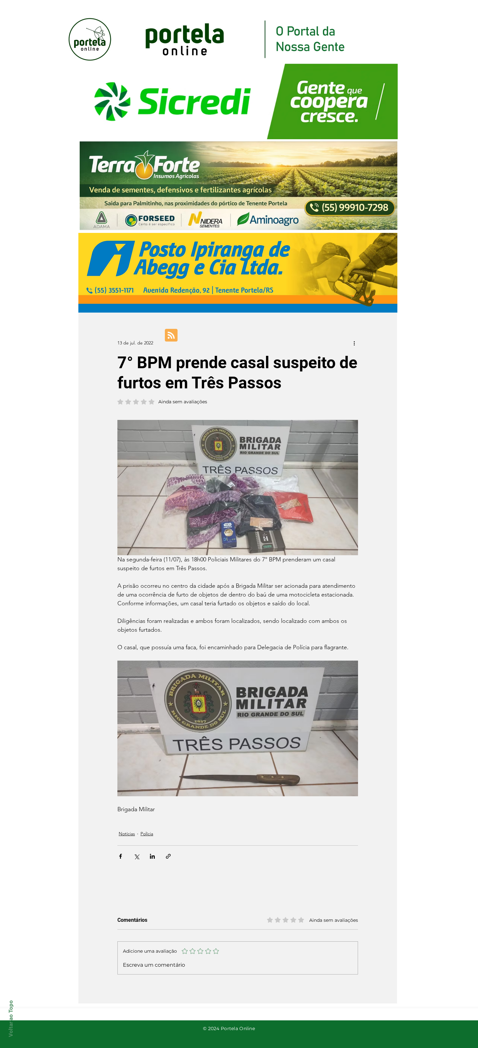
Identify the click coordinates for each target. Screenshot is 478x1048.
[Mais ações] (354, 343)
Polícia (146, 834)
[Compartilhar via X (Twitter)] (136, 856)
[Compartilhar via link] (168, 856)
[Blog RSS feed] (171, 335)
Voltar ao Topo (10, 1018)
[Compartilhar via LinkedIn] (152, 856)
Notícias (127, 834)
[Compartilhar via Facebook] (120, 856)
